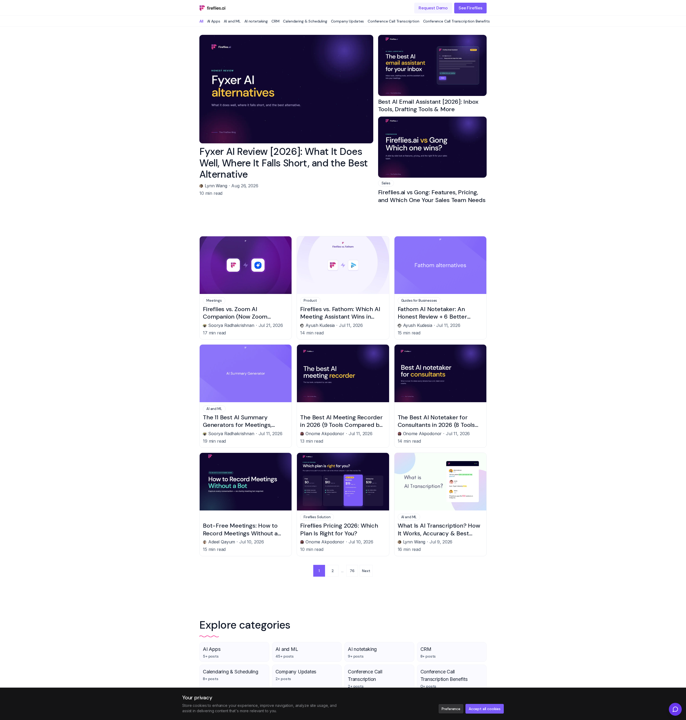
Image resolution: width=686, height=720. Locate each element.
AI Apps (213, 21)
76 (352, 570)
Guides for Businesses (419, 300)
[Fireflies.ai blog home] (212, 8)
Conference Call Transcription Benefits (456, 21)
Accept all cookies (485, 708)
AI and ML (232, 21)
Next (366, 570)
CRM (275, 21)
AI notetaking (256, 21)
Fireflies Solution (317, 517)
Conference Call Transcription (393, 21)
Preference (451, 708)
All (201, 21)
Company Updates (347, 21)
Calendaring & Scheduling (305, 21)
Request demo (433, 8)
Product (310, 300)
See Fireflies (470, 8)
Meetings (214, 300)
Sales (386, 183)
